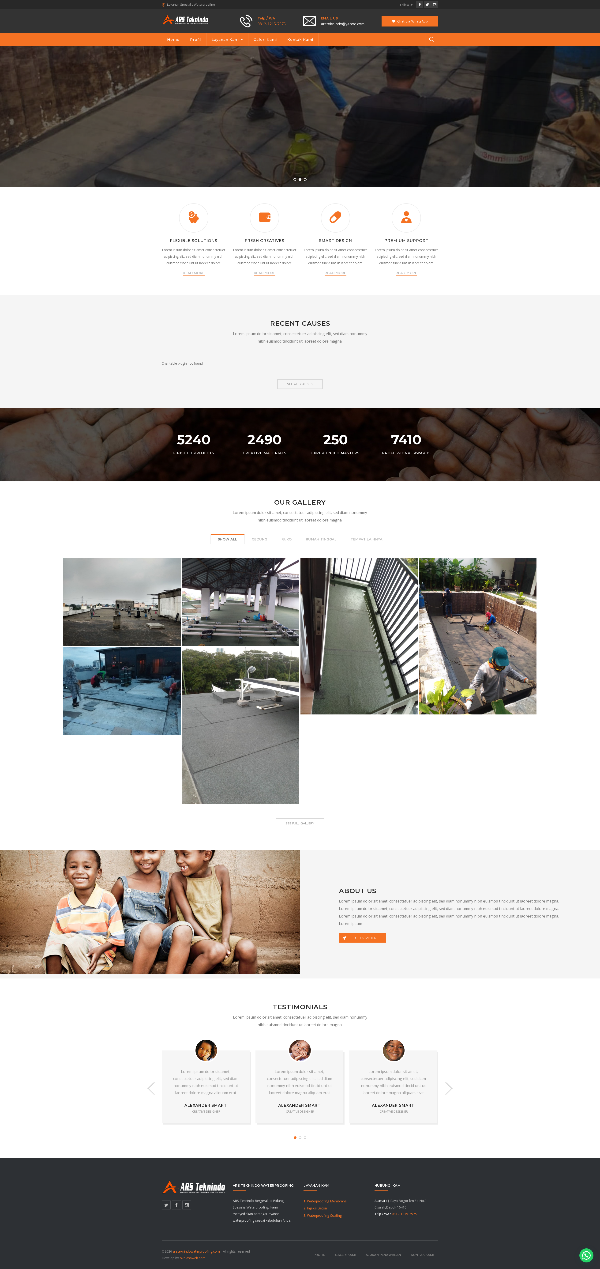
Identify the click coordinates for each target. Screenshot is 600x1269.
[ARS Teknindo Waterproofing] (185, 19)
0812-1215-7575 (272, 23)
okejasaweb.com (193, 1258)
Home (173, 39)
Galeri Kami (265, 39)
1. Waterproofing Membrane (325, 1201)
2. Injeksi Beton (315, 1208)
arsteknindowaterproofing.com (196, 1251)
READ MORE (194, 273)
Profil (195, 39)
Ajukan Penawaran (383, 1255)
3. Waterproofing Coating (323, 1215)
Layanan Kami (226, 39)
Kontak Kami (300, 39)
